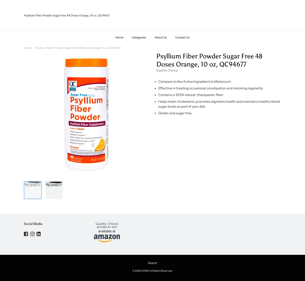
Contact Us (182, 37)
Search (152, 263)
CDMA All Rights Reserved (156, 270)
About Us (161, 37)
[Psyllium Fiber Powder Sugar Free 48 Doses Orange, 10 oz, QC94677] (33, 190)
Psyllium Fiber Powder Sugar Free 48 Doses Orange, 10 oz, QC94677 (78, 47)
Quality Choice (167, 70)
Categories (139, 37)
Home (119, 37)
